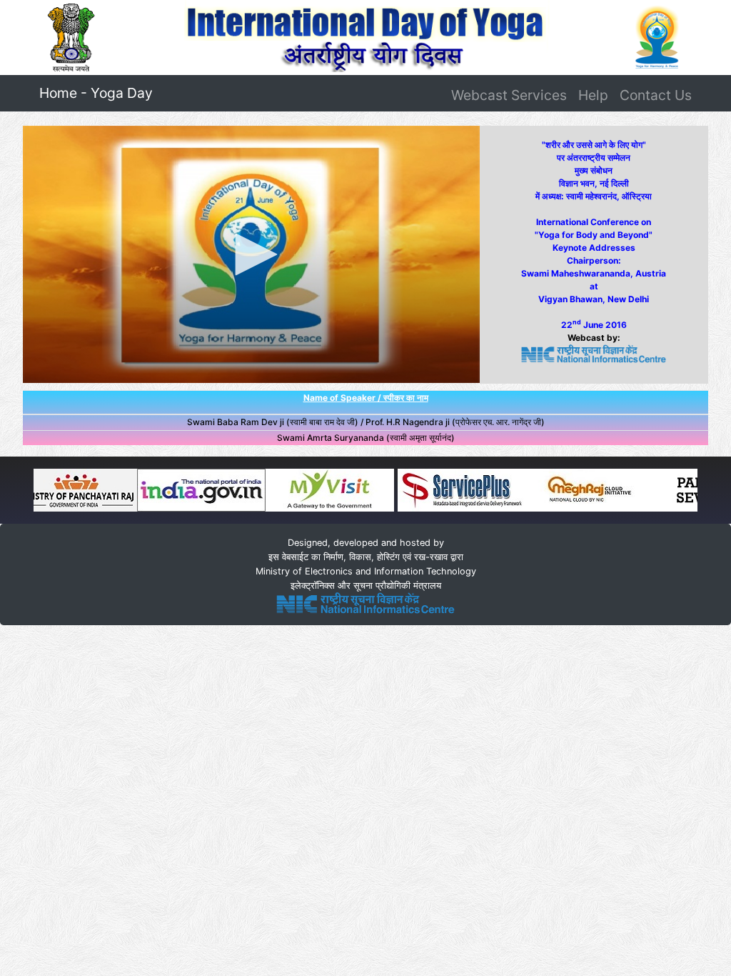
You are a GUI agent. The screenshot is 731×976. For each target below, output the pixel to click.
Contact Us (656, 95)
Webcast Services (509, 95)
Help (593, 95)
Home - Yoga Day (98, 92)
